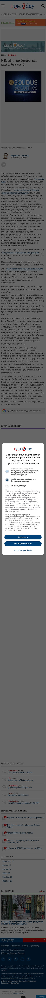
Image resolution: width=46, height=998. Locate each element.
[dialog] (23, 499)
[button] (23, 486)
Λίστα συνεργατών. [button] (12, 511)
